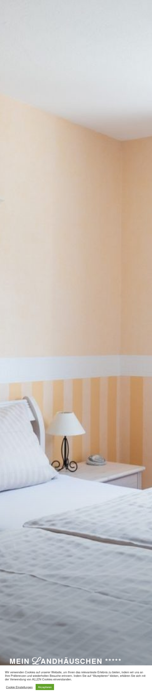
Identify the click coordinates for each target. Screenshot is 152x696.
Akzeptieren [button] (45, 687)
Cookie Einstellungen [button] (19, 687)
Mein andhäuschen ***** (66, 661)
